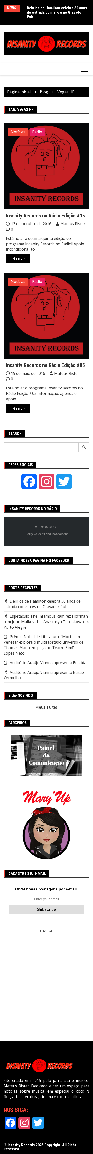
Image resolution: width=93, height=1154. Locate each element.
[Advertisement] (46, 979)
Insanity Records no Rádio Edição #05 (45, 365)
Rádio (37, 132)
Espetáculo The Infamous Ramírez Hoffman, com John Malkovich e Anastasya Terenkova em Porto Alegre (46, 622)
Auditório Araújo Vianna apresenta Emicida (48, 662)
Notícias (18, 132)
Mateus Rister (72, 223)
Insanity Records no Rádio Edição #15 (45, 216)
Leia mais (18, 258)
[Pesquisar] (84, 447)
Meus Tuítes (46, 707)
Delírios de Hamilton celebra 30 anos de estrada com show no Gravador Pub (57, 12)
